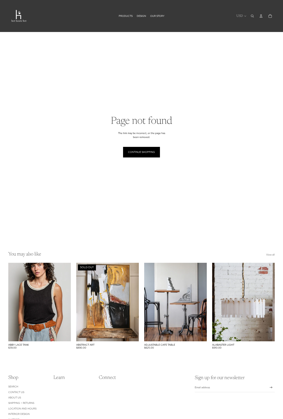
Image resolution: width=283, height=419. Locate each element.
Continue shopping (141, 152)
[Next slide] (200, 302)
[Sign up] (271, 387)
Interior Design (19, 414)
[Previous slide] (150, 302)
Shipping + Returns (21, 403)
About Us (14, 397)
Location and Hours (22, 408)
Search (13, 386)
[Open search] (252, 16)
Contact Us (16, 392)
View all (270, 254)
